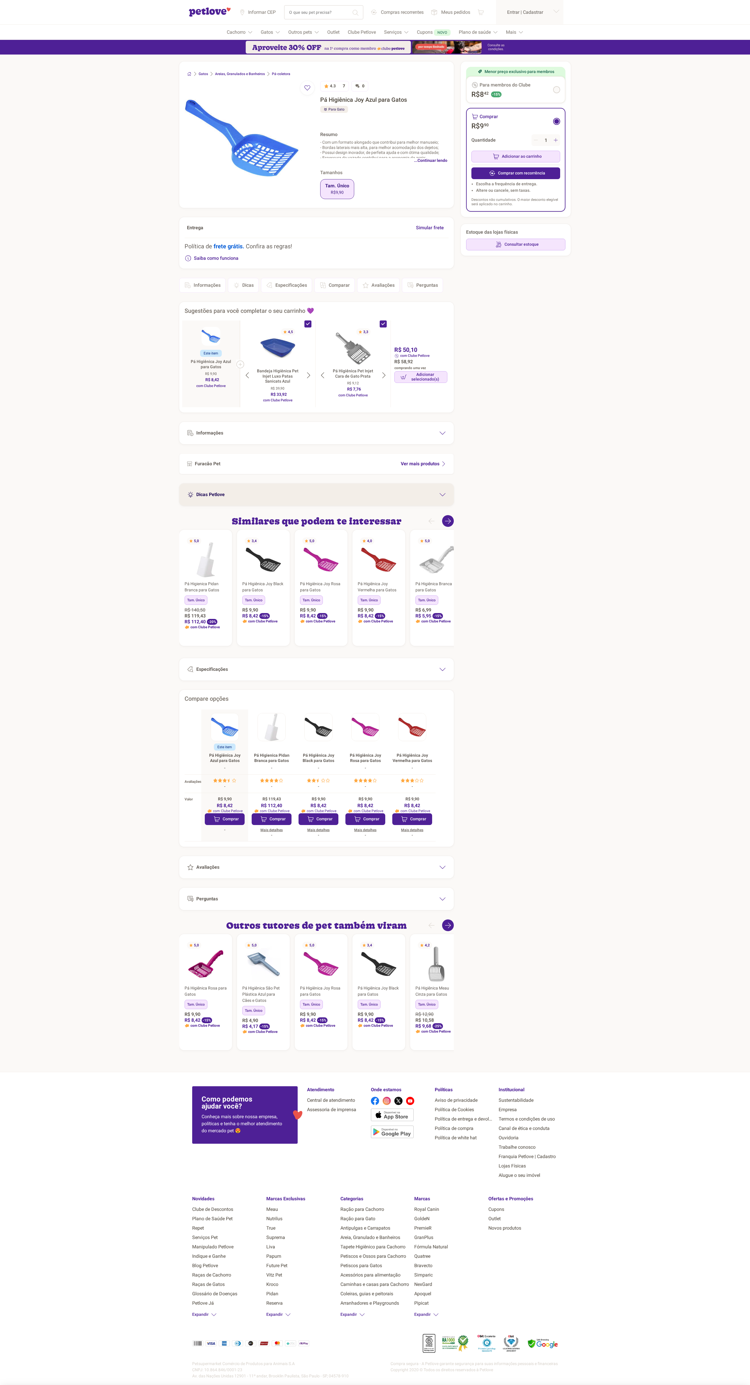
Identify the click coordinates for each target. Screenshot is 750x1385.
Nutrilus (274, 1218)
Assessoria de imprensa (331, 1109)
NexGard (423, 1284)
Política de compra (454, 1128)
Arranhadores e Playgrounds (369, 1303)
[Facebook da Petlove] (375, 1101)
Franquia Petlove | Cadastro (527, 1156)
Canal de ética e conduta (524, 1128)
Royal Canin (426, 1209)
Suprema (275, 1237)
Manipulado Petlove (212, 1247)
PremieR (423, 1228)
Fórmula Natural (431, 1247)
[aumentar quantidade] (555, 140)
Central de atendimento (331, 1100)
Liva (270, 1247)
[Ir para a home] (210, 15)
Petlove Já (203, 1303)
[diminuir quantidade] (535, 140)
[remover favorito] (307, 88)
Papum (273, 1256)
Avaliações (383, 285)
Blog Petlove (205, 1265)
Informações (207, 285)
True (270, 1228)
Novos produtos (504, 1228)
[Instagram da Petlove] (387, 1101)
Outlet (494, 1218)
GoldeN (421, 1218)
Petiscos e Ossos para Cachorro (373, 1256)
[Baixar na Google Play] (400, 1133)
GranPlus (423, 1237)
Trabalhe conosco (517, 1147)
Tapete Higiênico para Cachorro (372, 1247)
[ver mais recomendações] (448, 521)
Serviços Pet (205, 1237)
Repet (198, 1228)
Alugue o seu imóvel (519, 1175)
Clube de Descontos (212, 1209)
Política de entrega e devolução (464, 1119)
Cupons (496, 1209)
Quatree (422, 1256)
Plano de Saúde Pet (212, 1218)
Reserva (274, 1303)
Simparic (423, 1275)
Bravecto (423, 1265)
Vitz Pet (274, 1275)
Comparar (339, 285)
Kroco (272, 1284)
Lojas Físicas (512, 1166)
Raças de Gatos (208, 1284)
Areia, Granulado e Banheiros (370, 1237)
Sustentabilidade (516, 1100)
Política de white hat (456, 1137)
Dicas (248, 285)
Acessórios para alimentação (370, 1275)
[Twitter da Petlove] (398, 1101)
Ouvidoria (509, 1137)
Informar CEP (262, 12)
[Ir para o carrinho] (481, 12)
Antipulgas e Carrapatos (365, 1228)
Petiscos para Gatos (361, 1265)
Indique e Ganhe (209, 1256)
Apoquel (422, 1293)
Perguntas (427, 285)
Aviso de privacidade (456, 1100)
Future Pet (276, 1265)
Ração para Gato (357, 1218)
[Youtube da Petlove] (410, 1101)
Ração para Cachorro (362, 1209)
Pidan (272, 1293)
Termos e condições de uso (527, 1119)
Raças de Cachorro (211, 1275)
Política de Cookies (454, 1109)
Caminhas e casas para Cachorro (374, 1284)
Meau (272, 1209)
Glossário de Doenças (214, 1293)
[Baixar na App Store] (400, 1116)
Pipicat (421, 1303)
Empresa (508, 1109)
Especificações (291, 285)
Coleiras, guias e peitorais (366, 1293)
